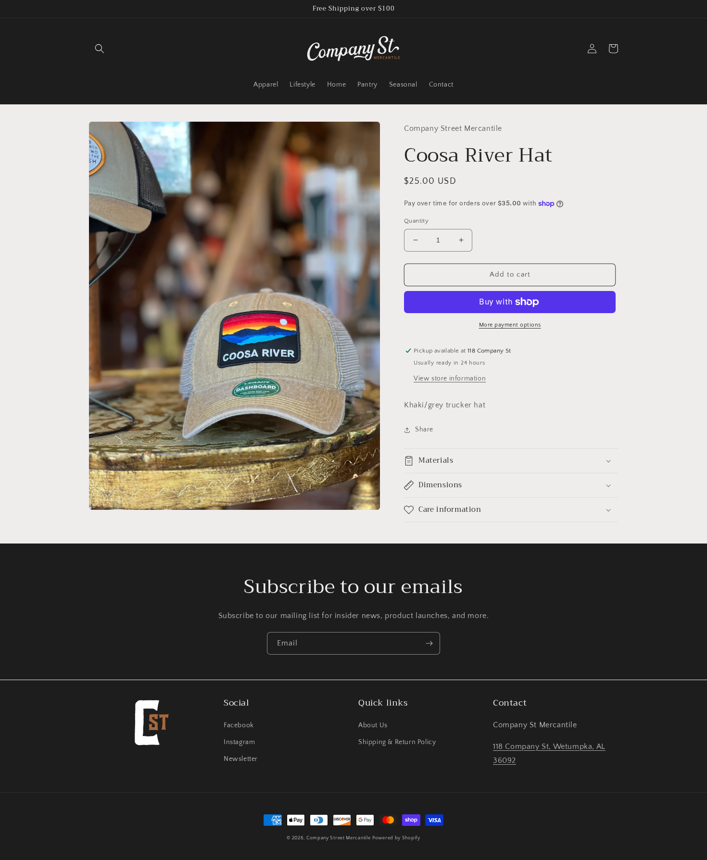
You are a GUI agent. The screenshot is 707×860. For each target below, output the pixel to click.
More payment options (510, 325)
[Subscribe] (429, 643)
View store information (450, 378)
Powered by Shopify (396, 838)
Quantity (416, 220)
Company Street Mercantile (338, 838)
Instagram (239, 742)
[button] (99, 48)
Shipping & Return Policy (397, 742)
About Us (373, 725)
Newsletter (241, 759)
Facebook (239, 725)
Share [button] (424, 429)
